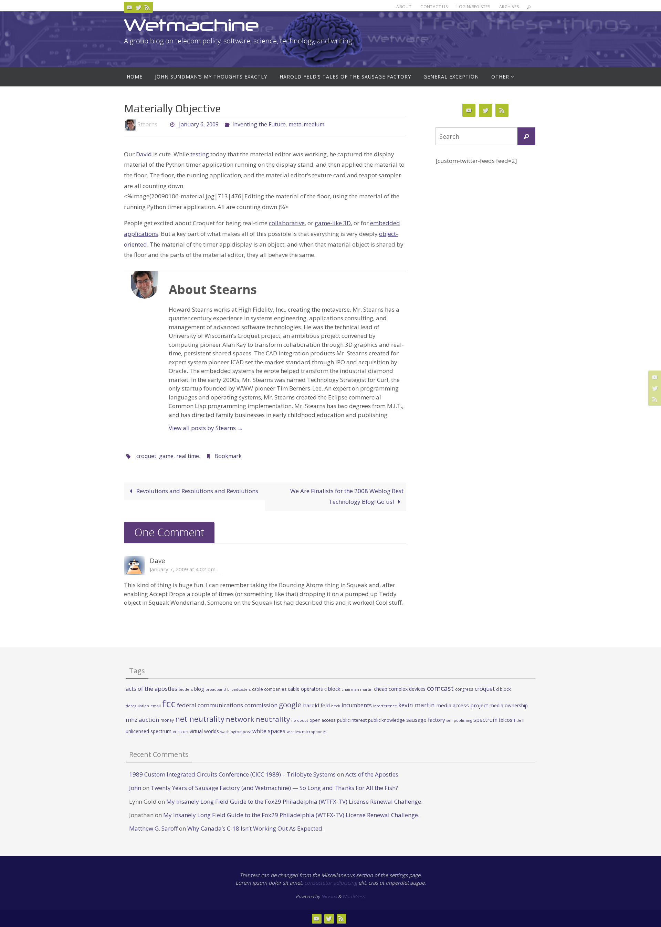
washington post (235, 731)
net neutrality (199, 719)
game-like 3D (333, 223)
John (135, 788)
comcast (440, 688)
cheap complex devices (400, 689)
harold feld (316, 705)
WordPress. (354, 896)
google (290, 704)
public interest (352, 720)
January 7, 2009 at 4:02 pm (183, 569)
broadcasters (239, 689)
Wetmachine (191, 25)
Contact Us (434, 7)
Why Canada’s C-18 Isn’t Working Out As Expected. (255, 828)
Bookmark (228, 456)
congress (464, 689)
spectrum (485, 719)
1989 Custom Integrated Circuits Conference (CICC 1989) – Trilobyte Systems (232, 774)
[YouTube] (129, 7)
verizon (180, 732)
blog (199, 689)
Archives (509, 7)
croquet (146, 456)
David (144, 154)
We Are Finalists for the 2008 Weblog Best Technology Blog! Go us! (346, 496)
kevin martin (416, 705)
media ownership (509, 705)
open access (322, 720)
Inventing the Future (259, 124)
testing (199, 154)
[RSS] (147, 7)
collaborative (287, 223)
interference (385, 705)
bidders (186, 689)
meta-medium (306, 124)
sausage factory (425, 719)
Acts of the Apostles (371, 774)
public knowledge (386, 720)
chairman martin (357, 689)
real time (187, 456)
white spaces (268, 731)
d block (503, 689)
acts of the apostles (151, 688)
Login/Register (473, 7)
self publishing (459, 720)
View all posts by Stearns (206, 428)
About (403, 7)
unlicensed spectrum (148, 731)
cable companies (269, 689)
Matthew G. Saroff (153, 828)
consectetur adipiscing (330, 882)
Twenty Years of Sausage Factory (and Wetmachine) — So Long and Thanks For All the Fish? (274, 788)
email (155, 706)
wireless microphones (306, 731)
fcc (169, 703)
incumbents (357, 705)
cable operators (305, 689)
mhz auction (142, 719)
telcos (505, 720)
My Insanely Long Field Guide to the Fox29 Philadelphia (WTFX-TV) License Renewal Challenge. (294, 801)
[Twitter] (138, 7)
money (167, 720)
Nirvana (329, 896)
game (166, 456)
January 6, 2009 (199, 124)
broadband (216, 689)
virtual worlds (204, 731)
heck (335, 705)
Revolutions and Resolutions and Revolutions (196, 491)
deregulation (137, 706)
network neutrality (258, 719)
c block (332, 688)
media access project (462, 705)
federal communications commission (227, 705)
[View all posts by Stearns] (163, 124)
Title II (519, 720)
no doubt (299, 720)
